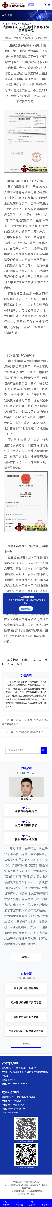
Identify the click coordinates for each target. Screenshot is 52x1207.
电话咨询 (45, 1204)
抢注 (19, 664)
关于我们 (6, 1204)
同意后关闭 (26, 609)
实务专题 (19, 1204)
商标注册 (26, 23)
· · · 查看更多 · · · (26, 956)
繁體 (31, 5)
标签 (15, 660)
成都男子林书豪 (31, 660)
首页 (7, 23)
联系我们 (32, 1204)
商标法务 (15, 23)
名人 (10, 664)
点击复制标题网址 (27, 35)
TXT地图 (31, 1194)
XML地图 (21, 1194)
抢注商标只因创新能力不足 (29, 732)
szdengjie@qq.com (16, 1108)
